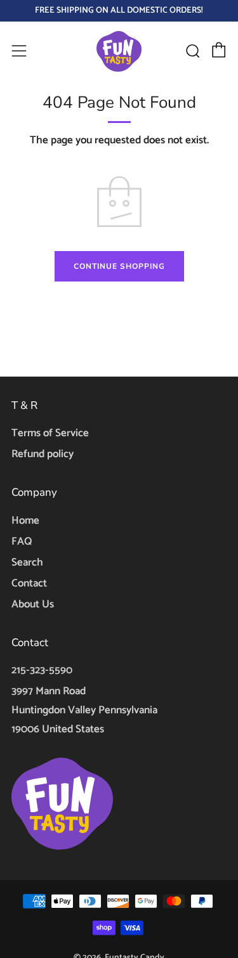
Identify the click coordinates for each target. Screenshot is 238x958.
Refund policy (42, 454)
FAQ (21, 541)
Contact (29, 583)
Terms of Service (50, 433)
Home (25, 520)
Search (27, 562)
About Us (32, 604)
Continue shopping (119, 266)
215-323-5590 (41, 670)
